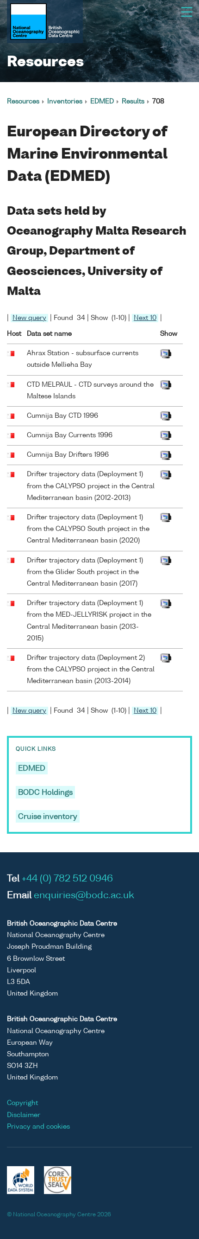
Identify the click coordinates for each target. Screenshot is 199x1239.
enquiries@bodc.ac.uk (84, 896)
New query (29, 318)
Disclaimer (23, 1115)
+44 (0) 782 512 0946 (67, 879)
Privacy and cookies (38, 1127)
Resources (23, 101)
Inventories (64, 101)
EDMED (102, 101)
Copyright (22, 1103)
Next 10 (145, 318)
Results (133, 101)
